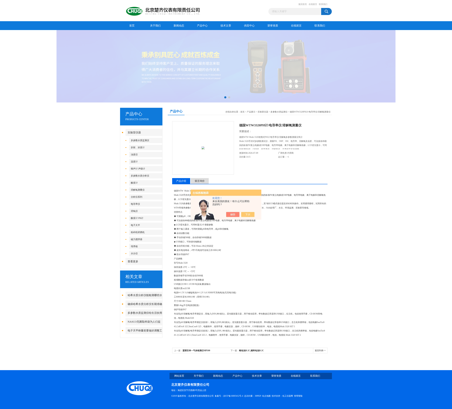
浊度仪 (134, 154)
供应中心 (249, 25)
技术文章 (226, 25)
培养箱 (134, 246)
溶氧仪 (134, 211)
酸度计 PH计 (137, 218)
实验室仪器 (134, 132)
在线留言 (313, 4)
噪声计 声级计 (138, 168)
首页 (132, 25)
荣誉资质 (272, 25)
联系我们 (323, 4)
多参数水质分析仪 (140, 175)
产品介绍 (181, 181)
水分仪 (134, 253)
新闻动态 (179, 25)
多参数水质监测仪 (140, 140)
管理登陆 (298, 396)
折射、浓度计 (138, 147)
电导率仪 (135, 204)
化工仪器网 (287, 396)
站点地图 (266, 396)
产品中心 (202, 25)
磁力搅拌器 (136, 239)
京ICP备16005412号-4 (233, 396)
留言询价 (200, 181)
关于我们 (155, 25)
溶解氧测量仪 (138, 190)
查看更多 (133, 261)
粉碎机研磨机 (138, 232)
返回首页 (302, 4)
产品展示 (251, 112)
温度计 (134, 161)
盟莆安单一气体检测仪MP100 (196, 350)
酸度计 (134, 182)
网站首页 (179, 376)
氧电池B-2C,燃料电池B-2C (251, 350)
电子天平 (135, 225)
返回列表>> (320, 350)
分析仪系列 (136, 197)
